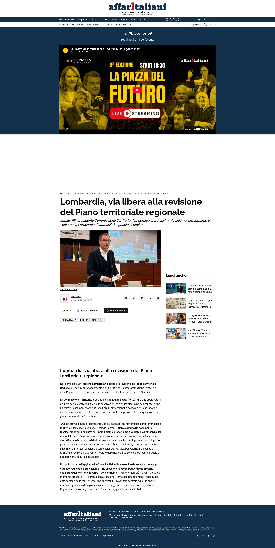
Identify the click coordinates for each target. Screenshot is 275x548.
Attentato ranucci (94, 24)
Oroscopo (212, 24)
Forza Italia (69, 320)
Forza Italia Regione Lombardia (84, 193)
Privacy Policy (123, 546)
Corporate (82, 19)
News (114, 19)
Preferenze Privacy (150, 546)
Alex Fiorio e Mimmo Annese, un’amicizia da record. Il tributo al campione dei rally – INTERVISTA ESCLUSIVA (200, 334)
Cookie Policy (136, 546)
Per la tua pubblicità (104, 535)
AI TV (142, 19)
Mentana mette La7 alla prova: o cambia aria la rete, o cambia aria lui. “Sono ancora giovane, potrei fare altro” (200, 289)
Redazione (76, 296)
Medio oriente (77, 24)
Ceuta (117, 24)
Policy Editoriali (75, 535)
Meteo (198, 24)
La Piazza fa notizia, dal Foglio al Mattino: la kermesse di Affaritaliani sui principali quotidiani (200, 304)
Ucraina (108, 24)
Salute (124, 19)
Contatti (62, 535)
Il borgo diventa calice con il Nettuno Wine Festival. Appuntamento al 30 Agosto (200, 319)
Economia (69, 19)
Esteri (104, 19)
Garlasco (127, 24)
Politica (95, 19)
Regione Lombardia (91, 320)
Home (63, 193)
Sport (133, 19)
